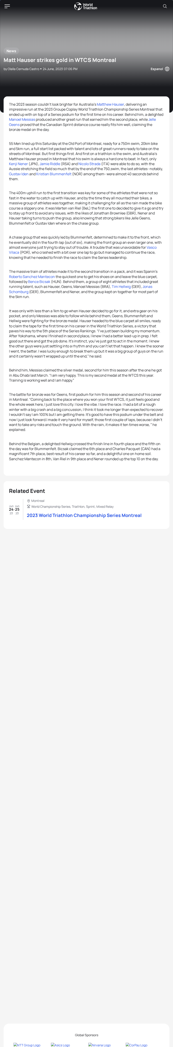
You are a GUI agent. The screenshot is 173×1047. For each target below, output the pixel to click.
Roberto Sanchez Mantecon (32, 276)
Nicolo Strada (89, 163)
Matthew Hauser (110, 104)
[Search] (164, 6)
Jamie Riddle (50, 163)
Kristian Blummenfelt (53, 173)
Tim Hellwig (121, 286)
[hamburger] (7, 6)
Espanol (157, 69)
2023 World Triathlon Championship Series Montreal (84, 515)
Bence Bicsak (39, 281)
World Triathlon (85, 6)
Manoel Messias (22, 119)
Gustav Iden (19, 173)
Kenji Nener (18, 163)
